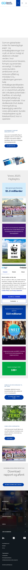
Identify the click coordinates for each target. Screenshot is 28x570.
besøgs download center (13, 484)
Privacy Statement (17, 290)
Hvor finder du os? (5, 543)
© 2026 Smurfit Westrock (7, 564)
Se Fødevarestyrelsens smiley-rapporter (10, 560)
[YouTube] (24, 538)
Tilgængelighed (5, 553)
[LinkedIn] (3, 538)
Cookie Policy (5, 290)
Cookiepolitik (5, 555)
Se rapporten (11, 145)
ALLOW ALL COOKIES (14, 296)
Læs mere (10, 438)
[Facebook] (14, 538)
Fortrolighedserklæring (6, 557)
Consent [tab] (5, 272)
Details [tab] (14, 272)
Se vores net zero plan (14, 397)
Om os (3, 548)
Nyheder (4, 545)
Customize (13, 301)
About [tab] (23, 272)
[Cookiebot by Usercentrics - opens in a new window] (20, 268)
